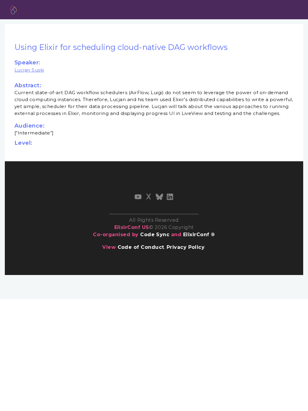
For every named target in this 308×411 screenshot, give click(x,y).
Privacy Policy (186, 247)
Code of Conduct (141, 247)
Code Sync (154, 234)
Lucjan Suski (29, 70)
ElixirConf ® (199, 234)
